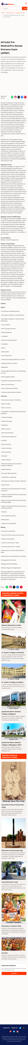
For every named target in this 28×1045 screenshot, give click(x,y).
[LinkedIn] (14, 1031)
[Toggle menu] (26, 3)
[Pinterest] (10, 1031)
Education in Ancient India (11, 926)
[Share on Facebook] (22, 97)
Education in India (20, 12)
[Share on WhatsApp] (12, 97)
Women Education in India (11, 625)
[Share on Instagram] (15, 97)
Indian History (9, 12)
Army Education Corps (10, 882)
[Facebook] (20, 1028)
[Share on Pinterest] (25, 97)
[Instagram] (17, 1031)
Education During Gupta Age (12, 850)
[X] (24, 1028)
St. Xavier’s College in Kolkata (12, 682)
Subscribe (14, 973)
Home (2, 12)
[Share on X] (19, 97)
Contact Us (6, 1028)
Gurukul (5, 953)
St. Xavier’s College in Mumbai (13, 653)
